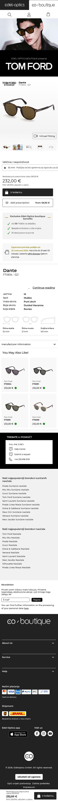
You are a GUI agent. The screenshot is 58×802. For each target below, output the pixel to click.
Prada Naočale (9, 541)
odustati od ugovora (29, 776)
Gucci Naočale (9, 545)
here (26, 608)
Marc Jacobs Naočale (13, 560)
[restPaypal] (26, 692)
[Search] (9, 14)
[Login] (29, 14)
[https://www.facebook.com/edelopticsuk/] (37, 734)
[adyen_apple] (35, 692)
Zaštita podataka (41, 783)
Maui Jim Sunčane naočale (16, 512)
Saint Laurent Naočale (13, 556)
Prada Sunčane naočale (14, 486)
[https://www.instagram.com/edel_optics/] (43, 734)
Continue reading (44, 287)
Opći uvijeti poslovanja (19, 783)
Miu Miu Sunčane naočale (15, 489)
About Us (7, 643)
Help (4, 671)
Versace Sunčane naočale (15, 515)
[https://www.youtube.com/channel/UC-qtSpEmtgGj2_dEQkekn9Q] (50, 734)
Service (6, 657)
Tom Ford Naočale (11, 534)
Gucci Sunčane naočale (14, 493)
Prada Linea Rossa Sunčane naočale (21, 504)
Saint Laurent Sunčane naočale (18, 501)
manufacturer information (16, 344)
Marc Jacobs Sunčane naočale (17, 519)
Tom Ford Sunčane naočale (16, 497)
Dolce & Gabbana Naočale (15, 549)
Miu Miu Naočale (11, 537)
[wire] (44, 692)
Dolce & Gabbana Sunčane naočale (20, 508)
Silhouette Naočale (12, 563)
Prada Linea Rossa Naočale (16, 567)
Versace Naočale (10, 552)
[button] (14, 5)
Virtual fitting (47, 136)
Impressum (29, 787)
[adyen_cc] (4, 692)
